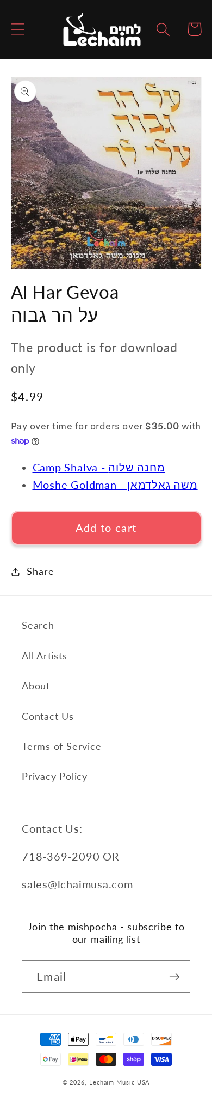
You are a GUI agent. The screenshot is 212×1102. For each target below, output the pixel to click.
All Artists (44, 656)
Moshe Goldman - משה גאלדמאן (115, 485)
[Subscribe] (174, 977)
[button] (17, 29)
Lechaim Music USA (119, 1082)
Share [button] (40, 571)
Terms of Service (61, 746)
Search (38, 625)
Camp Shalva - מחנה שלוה (99, 467)
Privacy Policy (55, 776)
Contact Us (48, 716)
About (36, 686)
